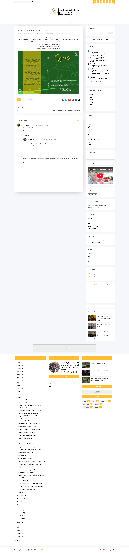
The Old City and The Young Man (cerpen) (30, 410)
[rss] (107, 2)
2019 (18, 383)
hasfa (89, 223)
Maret (21, 513)
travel (96, 407)
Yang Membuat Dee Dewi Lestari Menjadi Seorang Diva (104, 318)
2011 (18, 528)
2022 (18, 374)
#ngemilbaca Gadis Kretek (25, 467)
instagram (91, 102)
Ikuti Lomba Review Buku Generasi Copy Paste (31, 461)
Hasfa (91, 51)
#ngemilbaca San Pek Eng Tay (27, 426)
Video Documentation (94, 139)
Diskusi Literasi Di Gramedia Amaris (28, 444)
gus (39, 33)
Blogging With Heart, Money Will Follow (29, 449)
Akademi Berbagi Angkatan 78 (27, 470)
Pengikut (94, 284)
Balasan (27, 135)
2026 (18, 362)
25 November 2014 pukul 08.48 (48, 139)
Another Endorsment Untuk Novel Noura (30, 483)
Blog (89, 142)
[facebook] (98, 2)
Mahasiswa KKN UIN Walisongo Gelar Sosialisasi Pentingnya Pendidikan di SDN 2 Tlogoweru (100, 60)
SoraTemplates (24, 550)
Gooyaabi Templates (42, 550)
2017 (18, 388)
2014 (18, 397)
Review (66, 22)
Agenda (90, 253)
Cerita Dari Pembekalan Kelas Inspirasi (29, 429)
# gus (23, 99)
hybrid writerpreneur (96, 69)
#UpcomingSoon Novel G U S (26, 458)
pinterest (90, 99)
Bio (89, 256)
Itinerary (90, 259)
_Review (90, 137)
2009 (18, 533)
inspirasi (43, 33)
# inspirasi (29, 99)
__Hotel (90, 124)
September (22, 495)
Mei (20, 507)
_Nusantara (91, 134)
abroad (93, 401)
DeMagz (92, 77)
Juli (20, 501)
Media (89, 261)
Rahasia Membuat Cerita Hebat (27, 435)
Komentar (93, 277)
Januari (21, 518)
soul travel (86, 407)
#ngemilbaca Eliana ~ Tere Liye (27, 452)
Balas (24, 130)
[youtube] (110, 2)
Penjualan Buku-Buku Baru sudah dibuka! (30, 424)
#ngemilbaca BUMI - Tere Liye (27, 447)
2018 (18, 386)
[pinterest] (113, 2)
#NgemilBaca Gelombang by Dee (27, 489)
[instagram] (104, 2)
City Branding (22, 455)
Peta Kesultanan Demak (98, 363)
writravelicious (92, 228)
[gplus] (101, 2)
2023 (18, 371)
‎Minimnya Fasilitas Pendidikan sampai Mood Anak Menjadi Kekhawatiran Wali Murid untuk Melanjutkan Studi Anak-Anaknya (100, 73)
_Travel (90, 122)
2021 (18, 377)
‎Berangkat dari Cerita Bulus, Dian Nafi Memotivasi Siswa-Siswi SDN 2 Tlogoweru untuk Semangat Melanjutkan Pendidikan (100, 81)
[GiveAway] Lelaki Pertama (26, 473)
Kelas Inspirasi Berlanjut (25, 438)
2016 (18, 391)
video (78, 22)
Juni (20, 504)
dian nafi (32, 139)
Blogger (106, 39)
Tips (72, 22)
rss (89, 107)
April (20, 510)
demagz (90, 218)
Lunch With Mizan (23, 480)
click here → (64, 369)
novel (47, 33)
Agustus (21, 498)
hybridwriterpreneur (93, 226)
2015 (18, 394)
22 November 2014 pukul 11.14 (43, 125)
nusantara (86, 404)
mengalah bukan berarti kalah (99, 371)
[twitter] (94, 2)
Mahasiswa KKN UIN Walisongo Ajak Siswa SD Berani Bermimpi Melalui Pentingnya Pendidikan (99, 53)
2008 (18, 536)
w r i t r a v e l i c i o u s (97, 57)
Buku (89, 144)
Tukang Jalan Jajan (28, 125)
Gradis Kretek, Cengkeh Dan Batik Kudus (30, 464)
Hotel (84, 401)
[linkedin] (71, 372)
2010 (18, 531)
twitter (90, 97)
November (22, 403)
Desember (22, 400)
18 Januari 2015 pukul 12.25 (35, 156)
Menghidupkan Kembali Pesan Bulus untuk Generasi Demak (99, 66)
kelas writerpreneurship (107, 285)
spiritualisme (59, 33)
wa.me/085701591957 (94, 242)
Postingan (93, 274)
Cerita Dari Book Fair (24, 421)
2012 (18, 525)
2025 (18, 365)
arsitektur (104, 401)
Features (58, 22)
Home (50, 22)
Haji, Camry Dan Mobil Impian (26, 432)
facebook (90, 94)
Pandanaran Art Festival (25, 441)
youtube (90, 104)
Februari (21, 516)
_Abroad (90, 132)
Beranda (17, 540)
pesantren (52, 33)
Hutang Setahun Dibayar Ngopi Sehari (29, 413)
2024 (18, 368)
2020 (18, 380)
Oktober (21, 492)
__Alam (90, 129)
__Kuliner (90, 127)
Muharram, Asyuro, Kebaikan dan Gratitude (30, 486)
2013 (18, 522)
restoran (96, 404)
